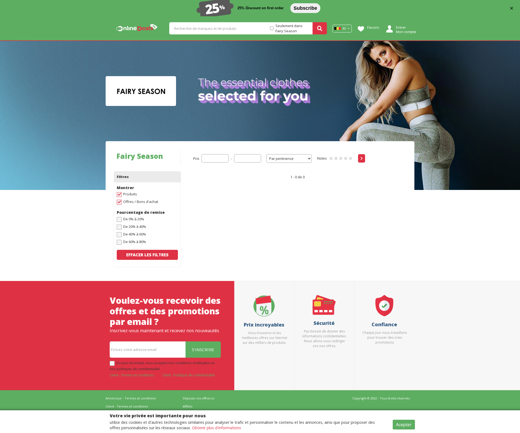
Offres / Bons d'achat (140, 201)
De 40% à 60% (134, 234)
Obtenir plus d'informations (216, 427)
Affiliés (187, 406)
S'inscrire (203, 349)
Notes (322, 158)
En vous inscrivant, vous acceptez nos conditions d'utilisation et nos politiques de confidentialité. (162, 366)
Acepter (404, 425)
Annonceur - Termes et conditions (131, 398)
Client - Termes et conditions (132, 375)
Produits (130, 194)
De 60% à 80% (134, 241)
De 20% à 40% (134, 226)
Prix (196, 158)
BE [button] (344, 28)
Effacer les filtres (147, 254)
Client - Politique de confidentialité (188, 375)
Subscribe (305, 8)
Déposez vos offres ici (198, 398)
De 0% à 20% (133, 219)
